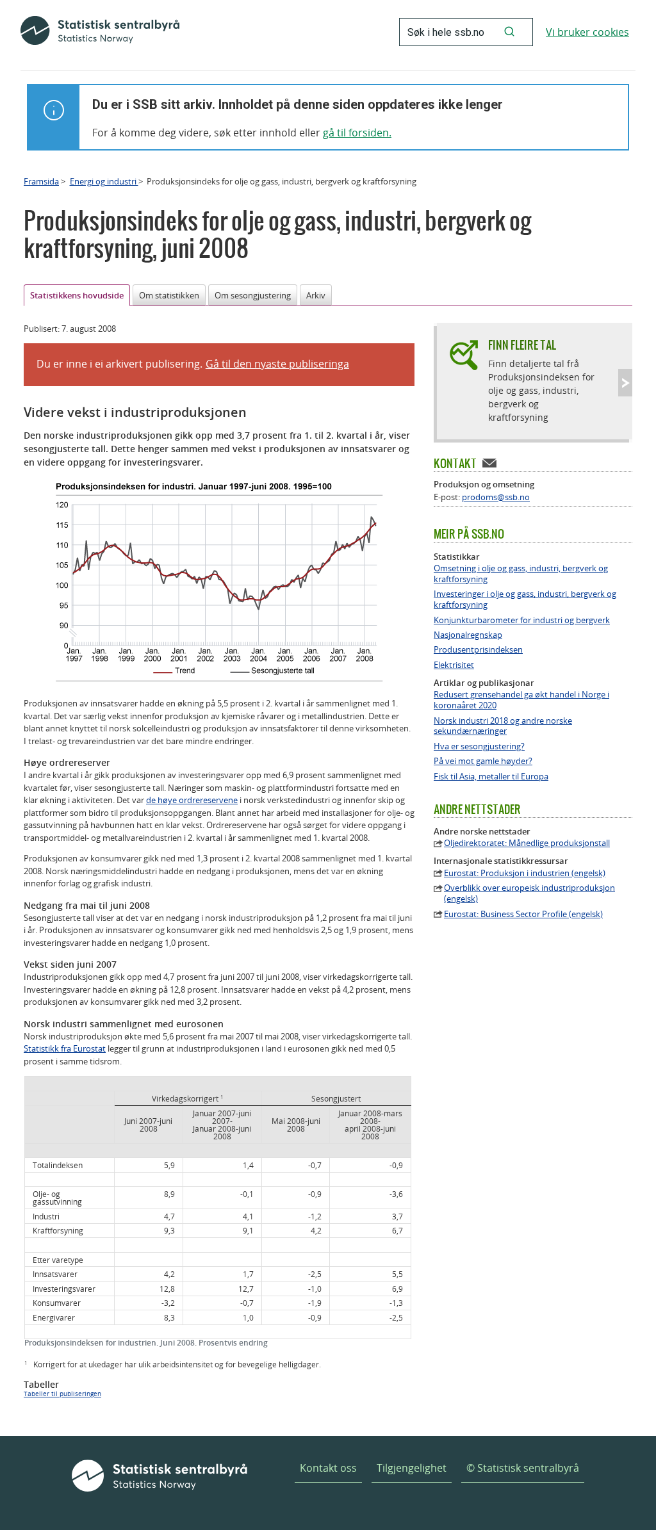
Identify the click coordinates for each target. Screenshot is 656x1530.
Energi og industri (104, 181)
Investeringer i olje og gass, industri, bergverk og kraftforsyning (525, 599)
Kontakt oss (328, 1468)
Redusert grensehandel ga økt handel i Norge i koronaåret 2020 (521, 700)
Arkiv (315, 295)
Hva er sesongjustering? (479, 746)
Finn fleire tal (522, 345)
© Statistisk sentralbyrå (522, 1468)
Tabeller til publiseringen (62, 1394)
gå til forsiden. (357, 133)
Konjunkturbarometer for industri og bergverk (522, 620)
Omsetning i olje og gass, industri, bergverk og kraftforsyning (521, 574)
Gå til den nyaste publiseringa (277, 364)
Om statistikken (169, 295)
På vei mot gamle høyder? (483, 761)
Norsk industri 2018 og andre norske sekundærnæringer (503, 726)
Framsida (41, 181)
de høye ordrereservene (192, 800)
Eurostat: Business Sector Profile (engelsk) (523, 914)
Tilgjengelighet (412, 1468)
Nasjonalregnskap (468, 635)
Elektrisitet (454, 665)
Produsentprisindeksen (478, 649)
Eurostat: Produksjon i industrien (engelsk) (524, 873)
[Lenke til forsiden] (99, 32)
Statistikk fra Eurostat (65, 1048)
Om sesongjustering (253, 295)
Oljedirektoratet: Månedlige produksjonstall (527, 843)
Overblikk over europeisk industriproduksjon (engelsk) (529, 893)
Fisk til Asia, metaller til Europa (491, 776)
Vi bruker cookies (587, 32)
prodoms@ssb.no (496, 497)
